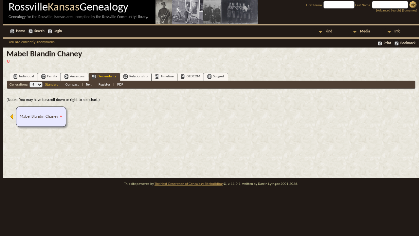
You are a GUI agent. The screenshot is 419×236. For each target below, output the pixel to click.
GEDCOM (193, 76)
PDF (120, 85)
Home (20, 31)
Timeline (167, 76)
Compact (72, 85)
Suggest (218, 76)
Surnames (409, 10)
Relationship (138, 76)
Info (397, 31)
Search (39, 31)
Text (89, 85)
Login (58, 31)
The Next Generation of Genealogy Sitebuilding (189, 184)
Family (52, 76)
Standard (52, 85)
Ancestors (77, 76)
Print (387, 43)
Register (104, 85)
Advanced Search (388, 10)
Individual (26, 76)
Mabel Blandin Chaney (39, 116)
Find (329, 31)
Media (365, 31)
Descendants (107, 76)
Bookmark (407, 43)
